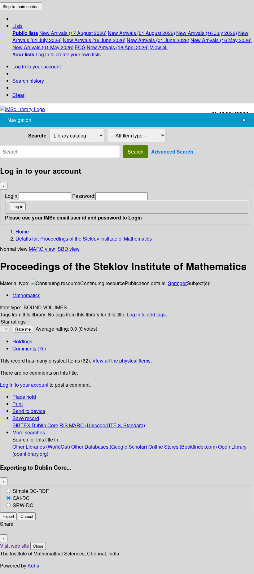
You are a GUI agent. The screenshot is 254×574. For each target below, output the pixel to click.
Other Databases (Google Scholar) (109, 446)
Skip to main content (21, 6)
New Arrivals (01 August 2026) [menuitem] (141, 33)
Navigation (126, 120)
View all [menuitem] (159, 47)
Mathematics (26, 295)
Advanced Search (172, 151)
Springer (177, 283)
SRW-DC (23, 505)
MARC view (42, 248)
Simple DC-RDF (31, 490)
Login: (12, 195)
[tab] (22, 341)
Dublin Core (45, 425)
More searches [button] (28, 432)
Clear (18, 94)
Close (38, 546)
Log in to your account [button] (24, 384)
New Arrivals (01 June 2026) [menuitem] (158, 40)
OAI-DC (21, 498)
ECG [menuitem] (80, 47)
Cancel (26, 516)
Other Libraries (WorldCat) (41, 446)
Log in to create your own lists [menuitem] (68, 54)
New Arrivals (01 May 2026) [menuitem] (42, 47)
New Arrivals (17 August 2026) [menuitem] (73, 33)
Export (8, 516)
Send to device (28, 411)
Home (22, 231)
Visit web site (14, 545)
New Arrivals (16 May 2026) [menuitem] (221, 40)
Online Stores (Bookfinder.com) (182, 446)
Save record (25, 418)
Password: (83, 195)
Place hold (24, 396)
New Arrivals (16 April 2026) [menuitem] (118, 47)
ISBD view (68, 248)
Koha (33, 565)
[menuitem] (25, 33)
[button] (17, 25)
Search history (28, 80)
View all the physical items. (122, 360)
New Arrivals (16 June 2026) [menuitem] (94, 40)
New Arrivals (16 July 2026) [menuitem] (206, 33)
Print (17, 403)
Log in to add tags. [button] (147, 314)
